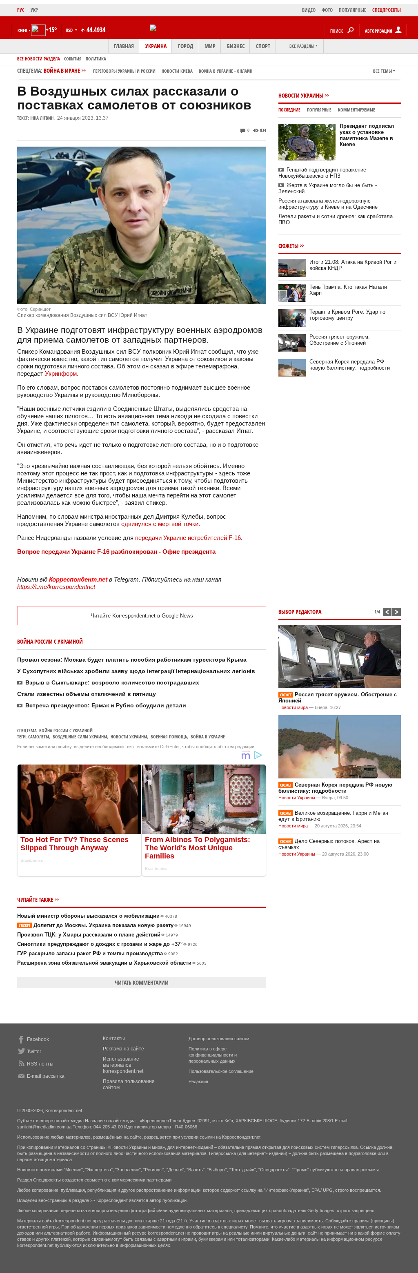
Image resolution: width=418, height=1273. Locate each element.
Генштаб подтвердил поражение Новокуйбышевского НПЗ (322, 173)
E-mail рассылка (45, 1076)
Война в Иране (148, 70)
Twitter (34, 1052)
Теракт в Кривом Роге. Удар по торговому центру (347, 315)
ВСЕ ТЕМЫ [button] (382, 71)
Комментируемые (356, 110)
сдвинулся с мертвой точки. (160, 523)
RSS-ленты (40, 1064)
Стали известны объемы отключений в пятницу (86, 694)
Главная (124, 46)
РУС (20, 10)
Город (185, 46)
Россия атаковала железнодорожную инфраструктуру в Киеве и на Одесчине (328, 204)
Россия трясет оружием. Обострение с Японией (339, 340)
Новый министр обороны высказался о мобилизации (97, 916)
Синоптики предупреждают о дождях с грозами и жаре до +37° (107, 944)
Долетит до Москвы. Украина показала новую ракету (105, 925)
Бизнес (236, 46)
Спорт (263, 46)
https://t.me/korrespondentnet (56, 586)
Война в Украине (208, 736)
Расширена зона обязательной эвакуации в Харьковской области (112, 963)
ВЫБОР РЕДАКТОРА (299, 611)
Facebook (38, 1039)
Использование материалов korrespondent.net (123, 1065)
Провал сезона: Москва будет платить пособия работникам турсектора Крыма (132, 659)
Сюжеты (288, 246)
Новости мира (293, 707)
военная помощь (169, 736)
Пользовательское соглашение (221, 1071)
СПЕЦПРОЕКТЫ (386, 10)
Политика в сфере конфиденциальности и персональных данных (213, 1054)
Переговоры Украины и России (124, 71)
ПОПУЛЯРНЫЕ (352, 10)
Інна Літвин (41, 118)
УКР (34, 10)
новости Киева (177, 71)
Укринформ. (61, 373)
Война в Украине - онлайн (225, 71)
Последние (289, 110)
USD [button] (70, 30)
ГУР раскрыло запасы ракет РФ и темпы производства (97, 953)
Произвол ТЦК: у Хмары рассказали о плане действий (97, 935)
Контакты (114, 1038)
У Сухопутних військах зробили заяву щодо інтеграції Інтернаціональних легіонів (136, 671)
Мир (210, 46)
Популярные (319, 110)
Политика (96, 59)
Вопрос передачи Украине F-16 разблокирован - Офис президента (116, 551)
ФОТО (327, 10)
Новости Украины (300, 95)
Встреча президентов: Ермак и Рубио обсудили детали (105, 705)
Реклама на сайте (123, 1049)
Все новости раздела (38, 59)
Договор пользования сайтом (219, 1038)
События (73, 59)
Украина (156, 46)
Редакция (198, 1081)
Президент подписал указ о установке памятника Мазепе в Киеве (367, 135)
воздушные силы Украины (80, 736)
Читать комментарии (142, 982)
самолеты (38, 736)
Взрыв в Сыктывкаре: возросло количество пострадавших (112, 682)
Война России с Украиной (66, 730)
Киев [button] (22, 30)
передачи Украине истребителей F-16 (188, 537)
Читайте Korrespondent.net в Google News (142, 616)
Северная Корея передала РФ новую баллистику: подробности (349, 365)
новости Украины (129, 736)
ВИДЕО (309, 10)
